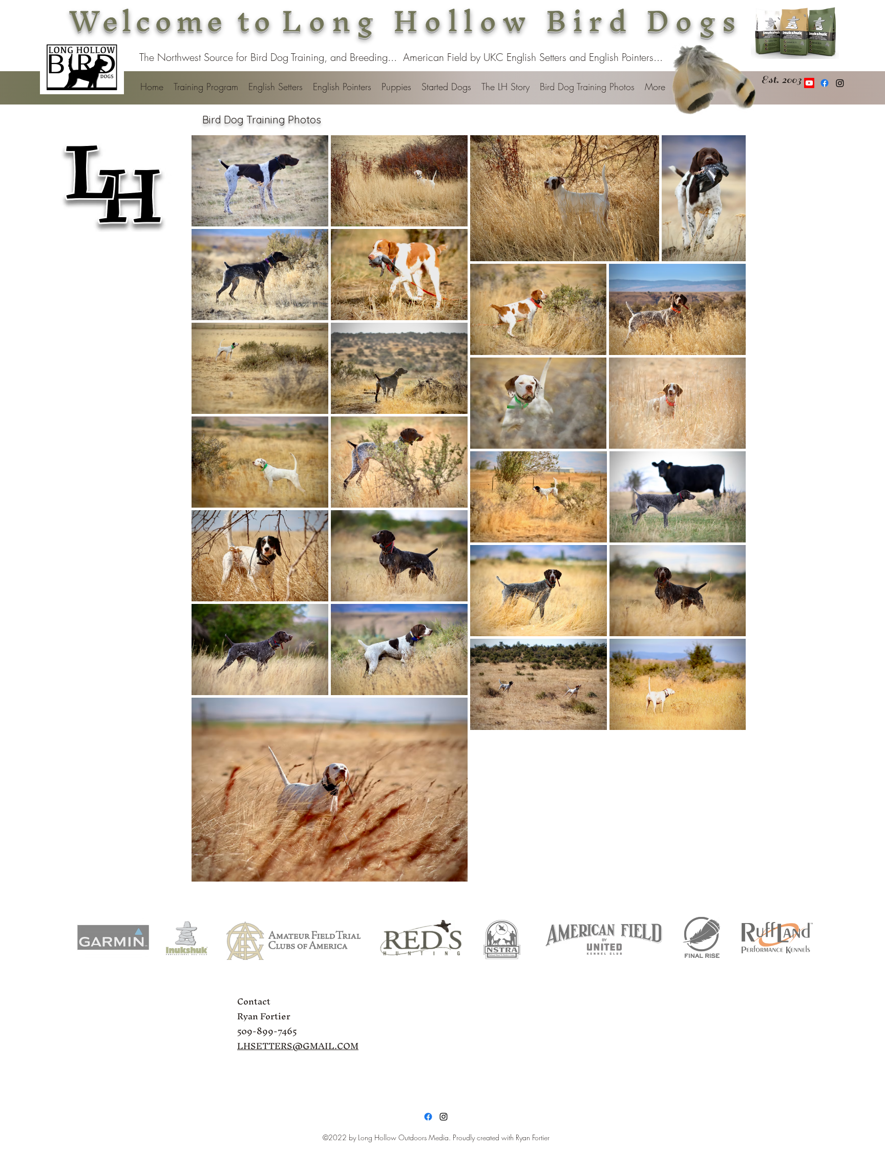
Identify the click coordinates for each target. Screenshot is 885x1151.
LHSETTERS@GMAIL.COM (298, 1046)
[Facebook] (824, 83)
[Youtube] (809, 83)
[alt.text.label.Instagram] (443, 1117)
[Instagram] (840, 83)
